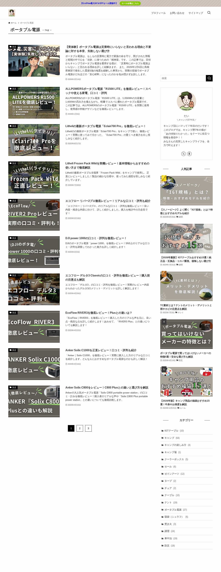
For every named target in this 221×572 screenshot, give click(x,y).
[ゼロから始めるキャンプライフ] (11, 12)
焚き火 (170, 524)
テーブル (172, 495)
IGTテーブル (174, 430)
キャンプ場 (173, 452)
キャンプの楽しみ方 (177, 445)
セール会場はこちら (130, 3)
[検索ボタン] (209, 13)
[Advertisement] (186, 47)
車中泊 (171, 538)
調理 (170, 531)
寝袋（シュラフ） (176, 516)
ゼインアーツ (174, 473)
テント (171, 502)
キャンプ (172, 437)
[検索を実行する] (209, 78)
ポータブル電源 (176, 509)
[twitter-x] (183, 154)
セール (170, 466)
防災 (170, 545)
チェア (170, 488)
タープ (170, 480)
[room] (189, 154)
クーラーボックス (176, 459)
